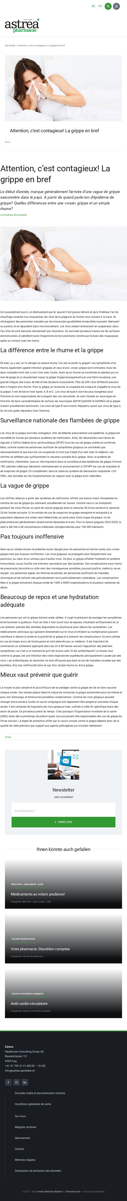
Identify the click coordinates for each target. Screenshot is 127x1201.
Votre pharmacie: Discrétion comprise (40, 949)
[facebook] (8, 1082)
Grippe (8, 737)
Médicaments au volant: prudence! (38, 894)
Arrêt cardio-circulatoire (29, 1004)
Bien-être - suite (30, 901)
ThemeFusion (73, 1191)
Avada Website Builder (50, 1191)
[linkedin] (24, 1082)
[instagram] (16, 1082)
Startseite (10, 45)
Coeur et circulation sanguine (36, 1011)
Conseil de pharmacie (32, 956)
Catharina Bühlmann (13, 215)
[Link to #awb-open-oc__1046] (108, 6)
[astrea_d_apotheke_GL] (22, 19)
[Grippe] (63, 56)
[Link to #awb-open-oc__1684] (116, 6)
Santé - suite (45, 901)
